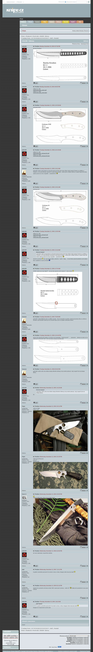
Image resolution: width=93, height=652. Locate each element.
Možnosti (86, 41)
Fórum (21, 19)
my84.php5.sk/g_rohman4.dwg (40, 237)
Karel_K (24, 494)
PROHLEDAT (62, 1)
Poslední (56, 38)
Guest (23, 624)
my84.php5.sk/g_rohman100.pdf (41, 153)
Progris (88, 651)
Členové (86, 30)
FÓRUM (68, 2)
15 (45, 38)
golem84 (24, 46)
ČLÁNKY (74, 2)
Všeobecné (29, 36)
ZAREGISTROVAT (11, 2)
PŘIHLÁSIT (19, 2)
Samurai (24, 168)
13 (42, 38)
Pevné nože (36, 36)
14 (43, 38)
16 (46, 38)
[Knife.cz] (15, 12)
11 (38, 38)
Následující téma (85, 44)
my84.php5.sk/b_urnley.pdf (39, 90)
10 (36, 38)
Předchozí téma (76, 44)
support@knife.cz (48, 651)
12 (40, 38)
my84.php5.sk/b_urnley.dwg (40, 92)
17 (48, 38)
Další (51, 38)
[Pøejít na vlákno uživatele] (35, 83)
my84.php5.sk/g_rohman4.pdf (40, 235)
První (28, 38)
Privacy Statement (15, 651)
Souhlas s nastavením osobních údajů (67, 651)
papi (23, 569)
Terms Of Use (6, 651)
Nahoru (24, 83)
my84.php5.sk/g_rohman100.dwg (41, 156)
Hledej (74, 30)
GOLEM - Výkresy (44, 36)
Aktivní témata (79, 30)
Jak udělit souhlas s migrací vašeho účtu (10, 637)
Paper (23, 406)
